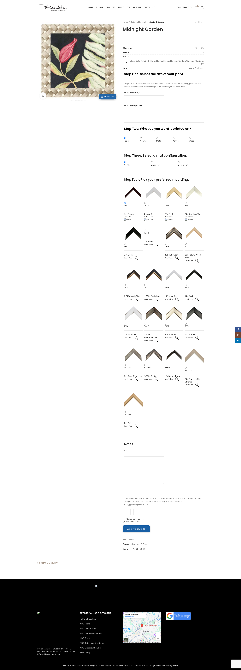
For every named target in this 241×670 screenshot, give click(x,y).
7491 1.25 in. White (171, 291)
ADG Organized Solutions (91, 648)
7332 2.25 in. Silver (170, 330)
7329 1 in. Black (189, 291)
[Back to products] (198, 22)
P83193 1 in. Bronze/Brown (173, 371)
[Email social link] (137, 549)
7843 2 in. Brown (129, 209)
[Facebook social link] (130, 549)
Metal (158, 141)
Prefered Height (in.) (133, 105)
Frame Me (109, 96)
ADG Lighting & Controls (91, 633)
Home (125, 22)
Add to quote (136, 529)
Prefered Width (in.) (132, 92)
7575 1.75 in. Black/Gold (152, 291)
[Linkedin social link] (144, 549)
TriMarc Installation (88, 619)
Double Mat (183, 165)
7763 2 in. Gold (169, 209)
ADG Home (85, 624)
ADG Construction (88, 628)
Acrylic (176, 141)
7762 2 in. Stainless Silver (193, 209)
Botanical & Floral (138, 22)
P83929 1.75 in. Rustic (150, 371)
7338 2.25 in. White (130, 330)
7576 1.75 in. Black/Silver (132, 291)
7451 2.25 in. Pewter (171, 250)
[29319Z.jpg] (77, 60)
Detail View (129, 258)
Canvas (143, 141)
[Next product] (202, 22)
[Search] (202, 7)
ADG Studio (85, 638)
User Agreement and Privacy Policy (162, 665)
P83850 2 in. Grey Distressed (133, 371)
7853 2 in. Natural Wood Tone (193, 252)
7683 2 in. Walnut (149, 237)
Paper (126, 141)
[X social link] (133, 549)
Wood (191, 141)
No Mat (127, 165)
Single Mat (155, 165)
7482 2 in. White (149, 209)
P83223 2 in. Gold (128, 418)
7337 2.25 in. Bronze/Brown (150, 332)
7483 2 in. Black (128, 250)
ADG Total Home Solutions (92, 643)
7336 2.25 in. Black (190, 330)
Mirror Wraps (85, 652)
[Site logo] (52, 7)
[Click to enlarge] (42, 95)
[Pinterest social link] (141, 549)
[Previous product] (195, 22)
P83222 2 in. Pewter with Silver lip (192, 376)
